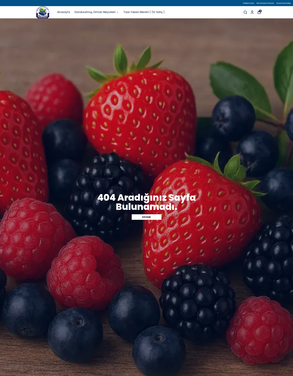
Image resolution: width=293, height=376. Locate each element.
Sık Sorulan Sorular (265, 3)
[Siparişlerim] (252, 12)
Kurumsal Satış (284, 3)
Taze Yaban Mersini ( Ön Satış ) (144, 12)
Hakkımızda (248, 3)
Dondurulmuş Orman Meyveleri (95, 12)
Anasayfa (63, 12)
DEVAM (146, 217)
